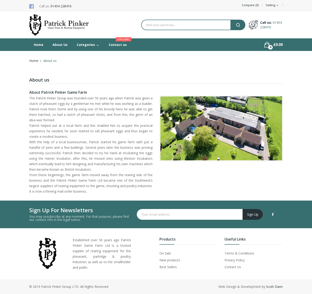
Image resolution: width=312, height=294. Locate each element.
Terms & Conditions (239, 253)
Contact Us (233, 267)
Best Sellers (168, 267)
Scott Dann (274, 286)
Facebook (273, 214)
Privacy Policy (235, 260)
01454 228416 (60, 6)
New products (169, 260)
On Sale (165, 253)
